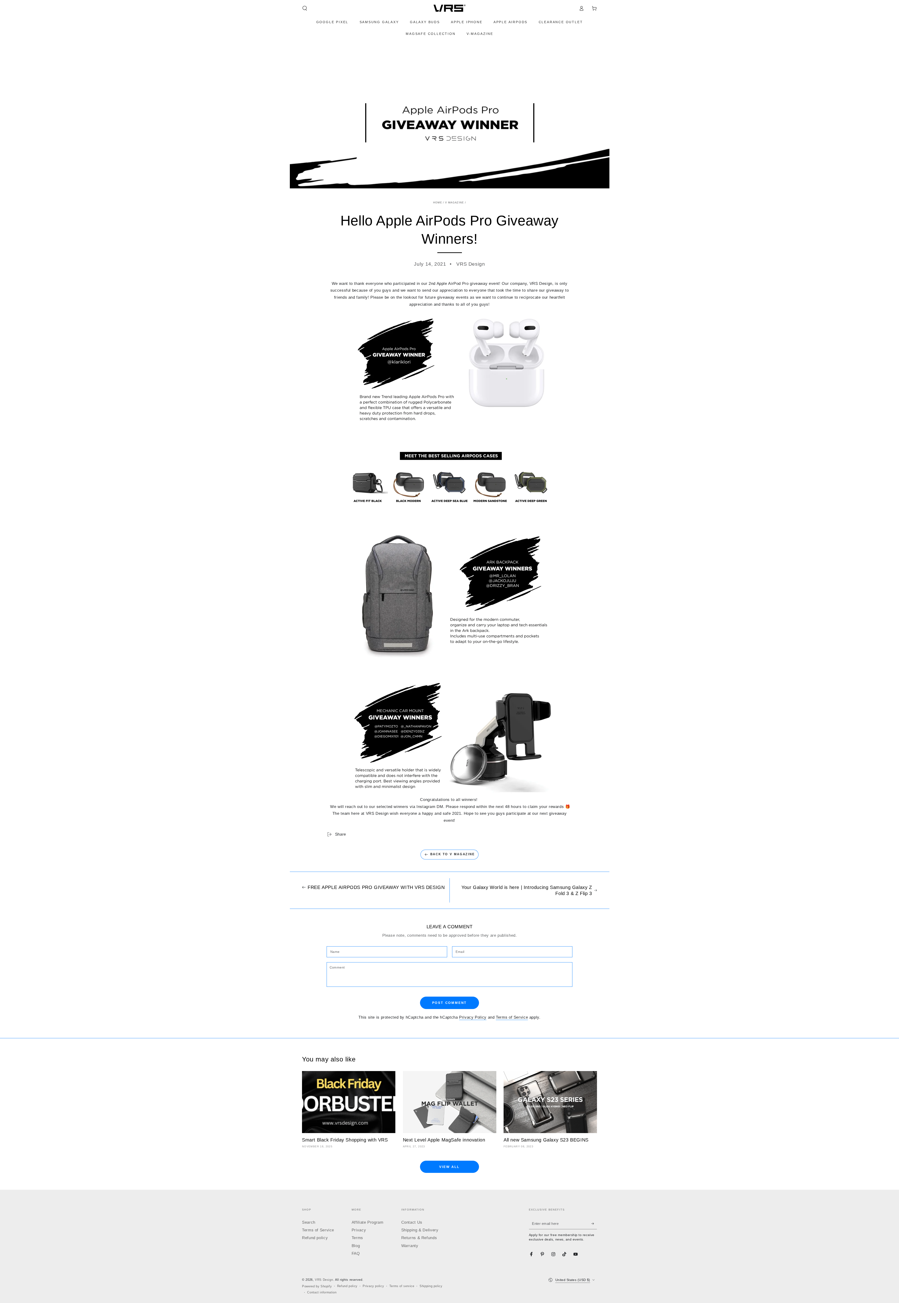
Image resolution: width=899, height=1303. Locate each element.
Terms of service (401, 1286)
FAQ (356, 1253)
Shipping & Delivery (419, 1230)
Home (437, 202)
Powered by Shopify (317, 1286)
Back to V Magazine (452, 854)
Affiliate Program (367, 1222)
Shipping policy (431, 1286)
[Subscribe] (594, 1223)
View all (449, 1167)
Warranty (409, 1246)
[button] (304, 8)
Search (308, 1222)
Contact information (321, 1292)
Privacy (359, 1230)
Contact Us (411, 1222)
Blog (356, 1246)
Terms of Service (512, 1017)
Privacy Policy (472, 1017)
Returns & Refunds (419, 1238)
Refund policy (315, 1238)
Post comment (449, 1003)
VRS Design (324, 1279)
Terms (357, 1238)
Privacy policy (373, 1286)
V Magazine (454, 202)
